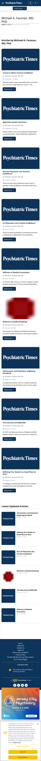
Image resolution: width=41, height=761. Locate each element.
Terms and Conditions (20, 652)
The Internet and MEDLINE (27, 590)
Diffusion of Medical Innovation (24, 610)
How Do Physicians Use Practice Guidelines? (25, 553)
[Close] (38, 724)
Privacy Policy (20, 655)
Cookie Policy (17, 742)
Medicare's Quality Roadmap (28, 571)
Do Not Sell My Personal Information (20, 657)
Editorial (21, 650)
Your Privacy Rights (20, 659)
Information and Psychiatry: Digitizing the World (27, 514)
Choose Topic (18, 8)
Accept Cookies (23, 757)
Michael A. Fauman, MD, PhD (14, 76)
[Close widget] (37, 690)
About (20, 643)
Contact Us (21, 648)
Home (4, 24)
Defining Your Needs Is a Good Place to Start (26, 533)
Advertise (20, 646)
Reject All (23, 752)
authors (9, 24)
